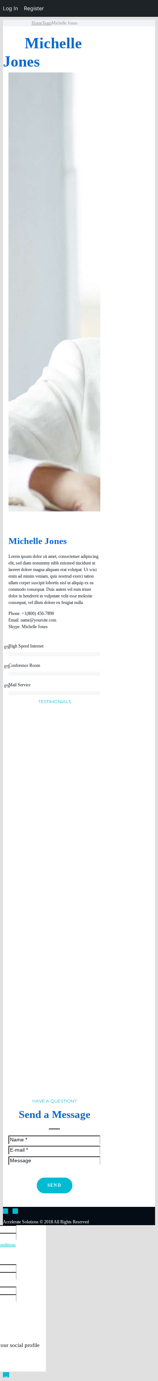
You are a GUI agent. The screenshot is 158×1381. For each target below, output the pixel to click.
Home (37, 23)
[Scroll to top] (6, 1374)
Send (54, 1185)
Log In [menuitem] (10, 8)
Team (46, 23)
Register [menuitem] (34, 8)
